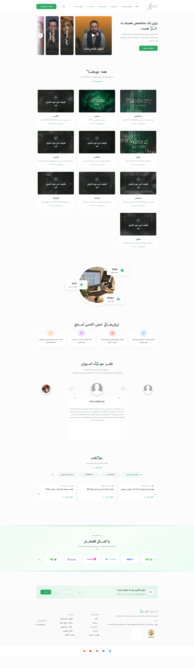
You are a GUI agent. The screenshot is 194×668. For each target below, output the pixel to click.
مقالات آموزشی (68, 631)
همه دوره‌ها (98, 81)
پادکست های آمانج (66, 623)
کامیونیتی (114, 6)
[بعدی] (40, 35)
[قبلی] (118, 397)
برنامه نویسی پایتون (67, 474)
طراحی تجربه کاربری (132, 474)
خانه (136, 6)
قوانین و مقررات (94, 635)
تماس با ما (93, 627)
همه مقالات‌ (98, 468)
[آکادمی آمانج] (152, 6)
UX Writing (88, 474)
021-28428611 (40, 625)
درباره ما (95, 631)
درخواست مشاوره (148, 48)
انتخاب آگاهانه (69, 635)
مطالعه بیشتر (150, 497)
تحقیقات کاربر (110, 474)
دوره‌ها (95, 623)
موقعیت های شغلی (66, 619)
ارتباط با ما (91, 6)
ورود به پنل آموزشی (46, 6)
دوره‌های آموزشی (127, 6)
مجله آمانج (103, 6)
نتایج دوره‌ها (79, 6)
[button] (93, 35)
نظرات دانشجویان (66, 627)
